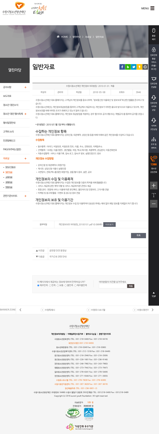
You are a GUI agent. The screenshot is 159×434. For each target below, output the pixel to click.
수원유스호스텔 (98, 310)
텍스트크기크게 (154, 187)
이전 (20, 309)
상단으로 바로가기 (153, 296)
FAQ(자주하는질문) (12, 149)
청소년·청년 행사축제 (13, 113)
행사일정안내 (9, 122)
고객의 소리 (8, 131)
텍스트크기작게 (154, 205)
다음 (152, 309)
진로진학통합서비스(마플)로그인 (153, 62)
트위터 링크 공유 (133, 67)
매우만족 (44, 285)
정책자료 (8, 182)
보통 (61, 285)
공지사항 (7, 87)
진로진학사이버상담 (153, 106)
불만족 (70, 285)
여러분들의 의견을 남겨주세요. (113, 282)
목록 (138, 235)
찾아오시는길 (91, 334)
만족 (54, 285)
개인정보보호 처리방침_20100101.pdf (76, 224)
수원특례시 (50, 310)
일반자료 (100, 37)
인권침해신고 (9, 140)
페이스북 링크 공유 (122, 67)
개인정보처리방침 (58, 334)
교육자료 (8, 177)
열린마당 (77, 37)
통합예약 (153, 38)
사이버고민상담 (153, 128)
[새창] (73, 414)
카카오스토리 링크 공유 (139, 67)
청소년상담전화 (153, 170)
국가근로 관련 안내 (57, 256)
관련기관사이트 (10, 195)
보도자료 (7, 96)
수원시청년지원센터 (146, 310)
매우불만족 (82, 285)
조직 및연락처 (154, 146)
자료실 (88, 37)
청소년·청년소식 (10, 105)
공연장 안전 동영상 (57, 250)
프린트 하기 (145, 67)
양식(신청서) (10, 167)
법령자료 (8, 187)
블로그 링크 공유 (128, 67)
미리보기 (109, 224)
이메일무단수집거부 (75, 334)
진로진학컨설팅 (153, 85)
